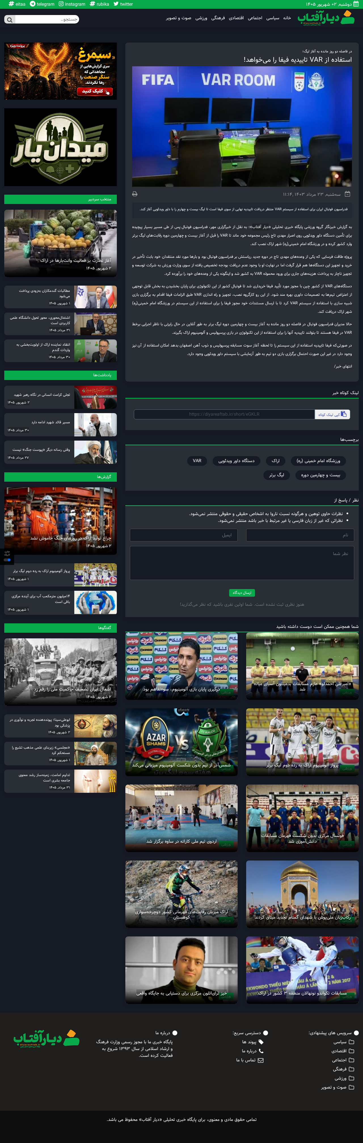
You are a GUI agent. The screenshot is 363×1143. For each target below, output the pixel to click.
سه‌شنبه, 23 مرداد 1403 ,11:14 (312, 194)
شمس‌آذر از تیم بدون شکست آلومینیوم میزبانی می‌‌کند (181, 765)
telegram (44, 4)
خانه (287, 18)
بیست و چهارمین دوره (320, 475)
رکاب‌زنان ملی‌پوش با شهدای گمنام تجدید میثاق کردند (303, 917)
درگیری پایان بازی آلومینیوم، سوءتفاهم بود (181, 689)
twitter (126, 4)
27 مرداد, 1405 (18, 457)
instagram (74, 4)
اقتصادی (236, 18)
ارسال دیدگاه (242, 593)
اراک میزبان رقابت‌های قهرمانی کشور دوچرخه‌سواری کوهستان (181, 914)
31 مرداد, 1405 (59, 330)
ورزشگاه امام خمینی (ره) (318, 461)
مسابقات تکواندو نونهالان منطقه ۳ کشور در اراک (302, 993)
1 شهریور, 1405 (59, 303)
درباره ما (249, 1051)
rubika (102, 4)
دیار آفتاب (260, 227)
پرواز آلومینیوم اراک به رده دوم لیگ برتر (302, 765)
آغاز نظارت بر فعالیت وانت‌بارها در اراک (75, 260)
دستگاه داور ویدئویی (236, 461)
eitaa (20, 4)
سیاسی (272, 18)
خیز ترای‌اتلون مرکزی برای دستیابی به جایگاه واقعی (181, 993)
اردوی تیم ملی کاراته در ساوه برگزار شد (181, 841)
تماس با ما (246, 1060)
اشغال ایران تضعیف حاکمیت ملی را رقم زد (72, 689)
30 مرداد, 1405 (59, 357)
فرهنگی (218, 18)
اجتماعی (255, 18)
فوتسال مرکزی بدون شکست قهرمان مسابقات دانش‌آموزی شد (302, 838)
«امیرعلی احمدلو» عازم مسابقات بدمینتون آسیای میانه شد (302, 686)
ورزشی (201, 18)
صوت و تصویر (178, 18)
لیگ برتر (276, 475)
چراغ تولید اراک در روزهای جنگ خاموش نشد (70, 538)
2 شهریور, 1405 (98, 268)
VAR (197, 461)
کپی (329, 415)
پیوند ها (249, 1042)
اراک (276, 461)
